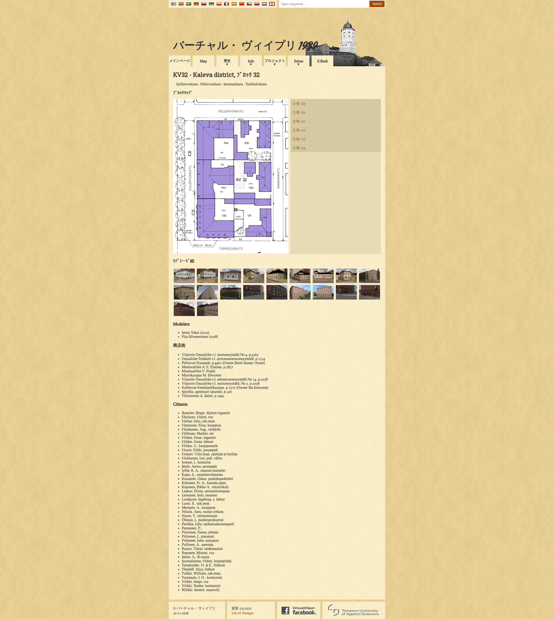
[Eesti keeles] (210, 5)
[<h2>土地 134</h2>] (346, 299)
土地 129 (299, 103)
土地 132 (299, 130)
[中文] (241, 5)
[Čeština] (248, 5)
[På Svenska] (188, 5)
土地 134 (299, 148)
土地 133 (299, 139)
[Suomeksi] (172, 5)
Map (203, 61)
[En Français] (225, 5)
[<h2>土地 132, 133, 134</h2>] (207, 315)
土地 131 (299, 121)
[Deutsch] (195, 5)
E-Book (322, 61)
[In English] (180, 5)
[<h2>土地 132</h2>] (369, 282)
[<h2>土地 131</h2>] (300, 282)
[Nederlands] (263, 5)
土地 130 (299, 112)
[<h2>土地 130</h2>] (254, 282)
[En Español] (233, 5)
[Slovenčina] (256, 5)
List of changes (242, 613)
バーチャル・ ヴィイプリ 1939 (245, 46)
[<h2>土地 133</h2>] (230, 299)
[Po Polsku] (218, 5)
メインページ (179, 60)
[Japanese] (271, 5)
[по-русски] (203, 5)
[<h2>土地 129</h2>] (184, 282)
